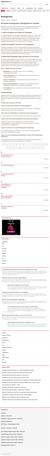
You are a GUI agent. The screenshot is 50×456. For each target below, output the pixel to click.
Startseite (3, 413)
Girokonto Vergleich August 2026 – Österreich (12, 437)
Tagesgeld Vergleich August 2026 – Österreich (12, 442)
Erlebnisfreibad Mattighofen (7, 165)
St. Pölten (4, 250)
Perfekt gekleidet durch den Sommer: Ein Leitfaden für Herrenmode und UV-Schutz (19, 269)
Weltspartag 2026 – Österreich (8, 445)
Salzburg (4, 255)
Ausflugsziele (8, 10)
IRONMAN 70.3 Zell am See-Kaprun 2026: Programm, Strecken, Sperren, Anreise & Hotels (20, 382)
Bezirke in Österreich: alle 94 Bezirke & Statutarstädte (13, 299)
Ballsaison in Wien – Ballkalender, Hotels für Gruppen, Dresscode (15, 397)
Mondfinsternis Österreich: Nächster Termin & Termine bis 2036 (15, 377)
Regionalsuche (5, 8)
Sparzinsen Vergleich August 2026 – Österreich (12, 439)
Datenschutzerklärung (6, 421)
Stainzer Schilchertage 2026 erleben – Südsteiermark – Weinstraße (16, 389)
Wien (35, 8)
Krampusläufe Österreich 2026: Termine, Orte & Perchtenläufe (15, 292)
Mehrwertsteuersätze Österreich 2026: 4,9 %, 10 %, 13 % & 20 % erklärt (17, 315)
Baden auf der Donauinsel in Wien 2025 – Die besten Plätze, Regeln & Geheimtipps (19, 392)
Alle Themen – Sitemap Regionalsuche (10, 424)
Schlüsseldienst (5, 352)
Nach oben (46, 158)
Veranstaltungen (29, 8)
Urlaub (18, 8)
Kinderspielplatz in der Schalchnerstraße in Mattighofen (6, 186)
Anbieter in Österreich (6, 416)
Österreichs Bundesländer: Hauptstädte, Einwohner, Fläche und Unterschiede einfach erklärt (21, 380)
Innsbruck (4, 260)
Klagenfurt (4, 253)
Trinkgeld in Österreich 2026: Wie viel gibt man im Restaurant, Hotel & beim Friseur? (20, 399)
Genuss (3, 342)
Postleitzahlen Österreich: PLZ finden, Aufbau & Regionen (14, 277)
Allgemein (30, 10)
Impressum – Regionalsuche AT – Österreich (11, 418)
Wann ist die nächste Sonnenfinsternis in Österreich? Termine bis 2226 (17, 372)
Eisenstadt (4, 248)
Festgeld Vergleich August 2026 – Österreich (11, 434)
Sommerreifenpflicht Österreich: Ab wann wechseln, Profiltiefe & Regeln (22, 306)
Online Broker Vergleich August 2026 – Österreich (13, 431)
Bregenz (3, 263)
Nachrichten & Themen (22, 10)
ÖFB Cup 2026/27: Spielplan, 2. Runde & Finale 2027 (18, 285)
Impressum (40, 8)
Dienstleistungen (5, 340)
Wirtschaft (12, 8)
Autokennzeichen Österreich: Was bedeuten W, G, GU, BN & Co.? (15, 375)
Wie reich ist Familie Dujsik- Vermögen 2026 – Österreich (14, 387)
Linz (3, 258)
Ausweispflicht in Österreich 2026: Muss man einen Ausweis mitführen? (17, 394)
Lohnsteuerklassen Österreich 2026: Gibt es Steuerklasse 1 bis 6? (21, 322)
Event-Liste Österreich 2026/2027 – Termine (11, 384)
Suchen (46, 4)
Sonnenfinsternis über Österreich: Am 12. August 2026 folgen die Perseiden (18, 370)
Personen (4, 350)
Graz (23, 8)
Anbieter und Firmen (37, 10)
